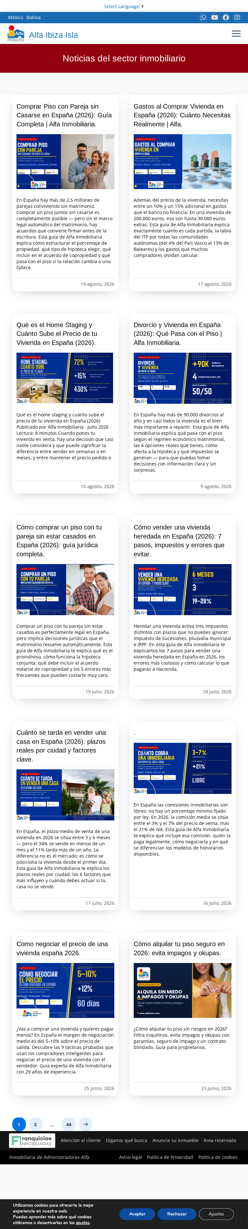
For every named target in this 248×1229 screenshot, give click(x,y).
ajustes (82, 1223)
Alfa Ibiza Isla (53, 34)
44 (68, 1124)
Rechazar (177, 1214)
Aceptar (137, 1214)
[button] (236, 33)
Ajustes (216, 1214)
